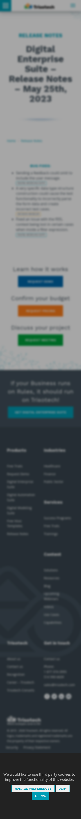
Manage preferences (33, 788)
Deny (62, 788)
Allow (40, 796)
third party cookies (55, 774)
